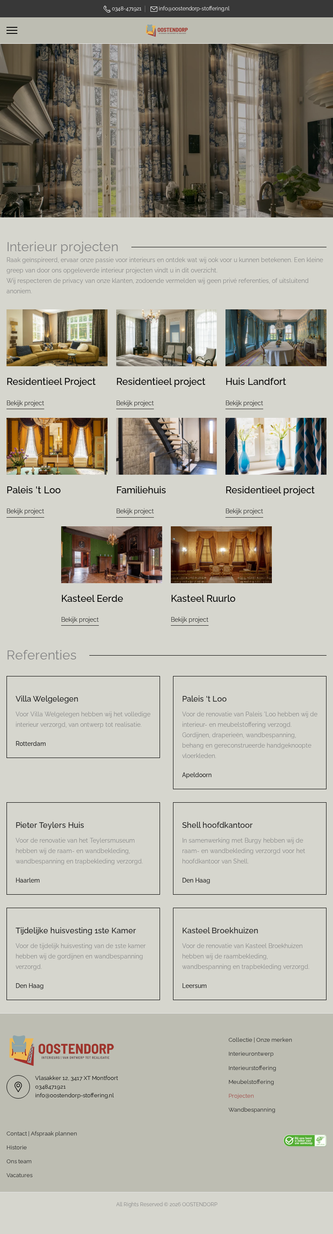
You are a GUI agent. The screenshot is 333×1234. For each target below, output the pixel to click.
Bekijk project (25, 403)
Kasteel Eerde (92, 598)
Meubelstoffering (251, 1082)
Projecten (241, 1096)
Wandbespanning (252, 1109)
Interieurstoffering (252, 1068)
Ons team (19, 1161)
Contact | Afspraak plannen (42, 1133)
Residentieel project (161, 381)
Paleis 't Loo (34, 490)
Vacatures (20, 1175)
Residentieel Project (51, 381)
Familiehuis (141, 490)
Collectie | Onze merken (260, 1040)
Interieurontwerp (251, 1053)
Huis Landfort (255, 381)
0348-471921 (126, 9)
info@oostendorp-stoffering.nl (194, 9)
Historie (17, 1147)
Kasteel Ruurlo (203, 598)
